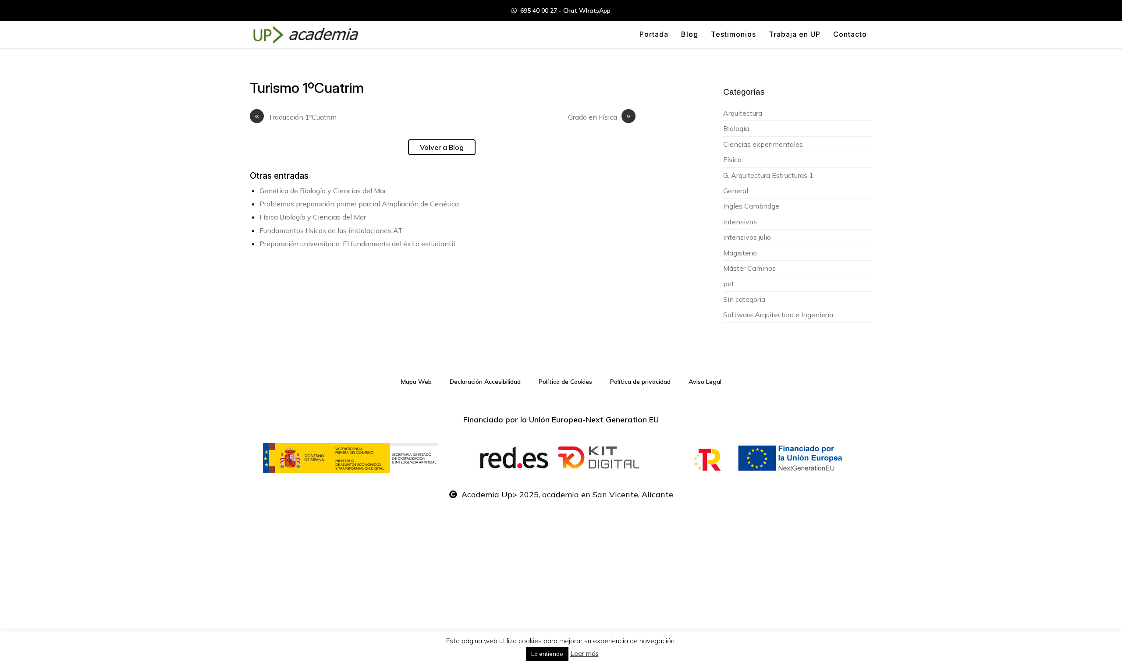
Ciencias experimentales (763, 144)
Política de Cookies (565, 382)
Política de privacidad (640, 382)
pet (728, 283)
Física (732, 159)
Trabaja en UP (794, 34)
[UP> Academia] (304, 34)
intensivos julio (747, 237)
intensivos (740, 221)
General (735, 190)
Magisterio (740, 252)
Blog (689, 34)
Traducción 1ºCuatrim (296, 117)
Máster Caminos (749, 268)
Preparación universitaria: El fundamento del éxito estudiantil (357, 243)
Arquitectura (742, 113)
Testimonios (733, 34)
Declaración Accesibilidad (485, 382)
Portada (653, 34)
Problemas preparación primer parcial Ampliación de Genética (359, 203)
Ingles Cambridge (751, 206)
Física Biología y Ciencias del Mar (312, 217)
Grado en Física (599, 117)
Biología (736, 128)
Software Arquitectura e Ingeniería (778, 314)
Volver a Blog (442, 147)
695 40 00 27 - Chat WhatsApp (564, 10)
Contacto (850, 34)
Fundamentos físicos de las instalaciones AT (331, 230)
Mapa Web (416, 382)
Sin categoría (744, 299)
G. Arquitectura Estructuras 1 (768, 175)
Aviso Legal (705, 382)
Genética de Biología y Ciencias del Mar (322, 190)
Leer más (584, 653)
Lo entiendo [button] (547, 653)
